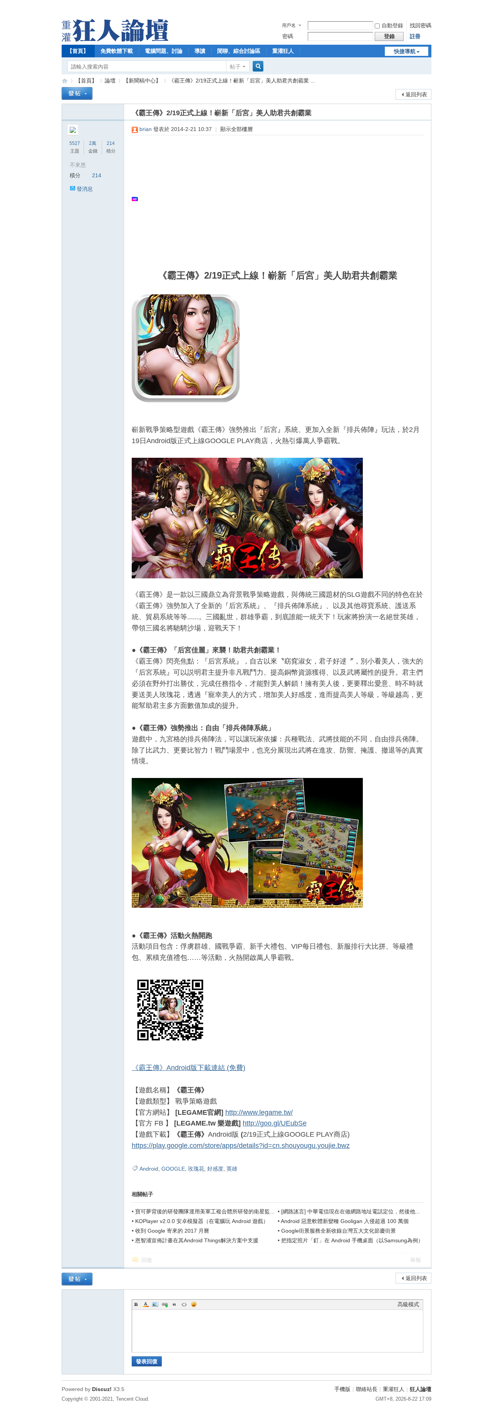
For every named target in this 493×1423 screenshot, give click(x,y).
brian (145, 129)
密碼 (287, 36)
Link (165, 1304)
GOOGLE (173, 1169)
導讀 (200, 51)
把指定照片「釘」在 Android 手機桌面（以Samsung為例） (352, 1240)
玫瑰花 (196, 1169)
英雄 (231, 1169)
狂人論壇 (420, 1389)
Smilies (194, 1304)
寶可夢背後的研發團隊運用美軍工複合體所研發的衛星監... (205, 1211)
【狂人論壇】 (65, 80)
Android (148, 1169)
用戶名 (289, 25)
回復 (146, 1260)
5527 (74, 143)
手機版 (342, 1389)
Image (155, 1304)
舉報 (415, 1260)
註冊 (415, 36)
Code (184, 1304)
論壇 (110, 80)
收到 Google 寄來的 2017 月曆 (172, 1231)
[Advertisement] (274, 199)
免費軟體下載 (117, 51)
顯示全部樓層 (236, 129)
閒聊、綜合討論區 (238, 51)
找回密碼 (420, 25)
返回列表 (416, 94)
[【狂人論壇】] (115, 40)
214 (111, 143)
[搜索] (257, 66)
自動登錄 (392, 25)
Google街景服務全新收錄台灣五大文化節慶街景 (338, 1231)
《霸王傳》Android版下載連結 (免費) (188, 1068)
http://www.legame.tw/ (259, 1112)
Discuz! (102, 1389)
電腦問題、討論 (164, 51)
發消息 (85, 189)
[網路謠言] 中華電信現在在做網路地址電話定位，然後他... (350, 1211)
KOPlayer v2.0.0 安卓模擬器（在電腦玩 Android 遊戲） (201, 1221)
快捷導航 (405, 51)
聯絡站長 (366, 1389)
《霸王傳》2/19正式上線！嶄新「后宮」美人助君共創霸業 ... (242, 80)
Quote (174, 1304)
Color (145, 1304)
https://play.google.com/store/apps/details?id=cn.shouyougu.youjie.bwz (241, 1145)
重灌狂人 (283, 51)
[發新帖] (77, 93)
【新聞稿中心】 (142, 80)
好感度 (215, 1169)
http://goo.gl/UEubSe (275, 1123)
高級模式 (408, 1304)
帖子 (235, 67)
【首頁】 (78, 51)
